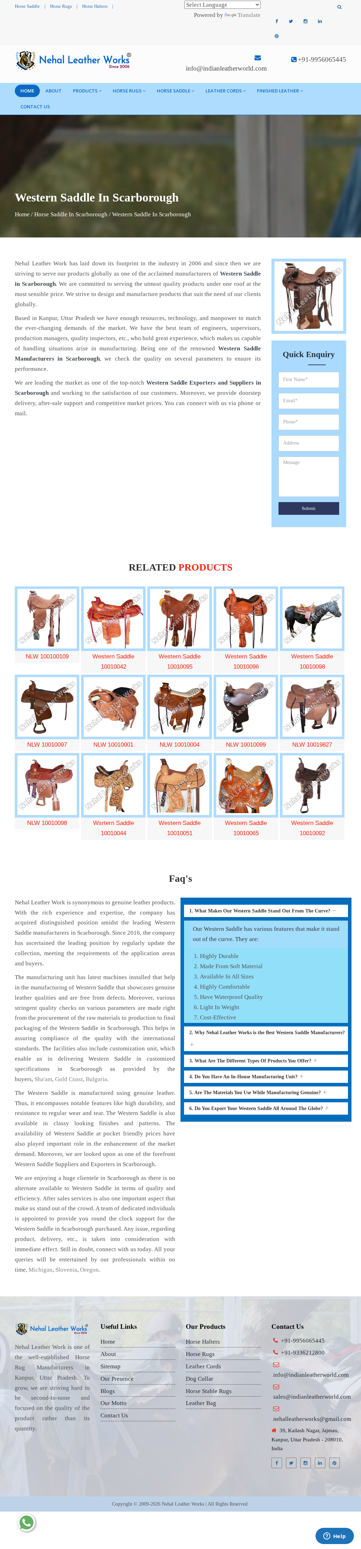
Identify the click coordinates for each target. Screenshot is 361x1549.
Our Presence (117, 1378)
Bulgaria (96, 1079)
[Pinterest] (276, 36)
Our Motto (113, 1403)
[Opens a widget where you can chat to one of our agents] (334, 1536)
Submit (309, 508)
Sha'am (43, 1079)
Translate (249, 15)
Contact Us (35, 106)
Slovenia (66, 1269)
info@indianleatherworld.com (226, 68)
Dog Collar (199, 1378)
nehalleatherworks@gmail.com (312, 1419)
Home (27, 91)
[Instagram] (305, 21)
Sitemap (110, 1366)
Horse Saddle (27, 6)
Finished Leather (278, 91)
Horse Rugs (61, 6)
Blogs (107, 1391)
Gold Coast (69, 1079)
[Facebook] (276, 21)
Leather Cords (224, 91)
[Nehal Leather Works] (74, 60)
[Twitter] (291, 21)
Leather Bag (201, 1403)
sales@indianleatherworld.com (312, 1396)
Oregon (89, 1269)
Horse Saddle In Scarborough (71, 214)
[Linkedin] (319, 21)
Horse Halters (95, 6)
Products (85, 91)
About (53, 91)
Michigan (41, 1269)
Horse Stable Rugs (209, 1391)
